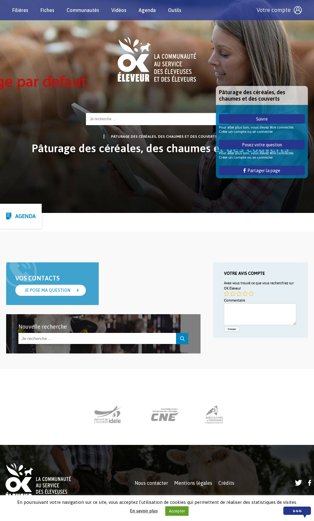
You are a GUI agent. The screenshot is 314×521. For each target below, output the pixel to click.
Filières (20, 10)
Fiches (47, 10)
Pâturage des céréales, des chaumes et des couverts (164, 136)
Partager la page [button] (263, 170)
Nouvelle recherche (42, 326)
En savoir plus (144, 510)
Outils (174, 10)
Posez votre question (262, 144)
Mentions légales (193, 483)
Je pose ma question (48, 290)
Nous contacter (151, 483)
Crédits (226, 483)
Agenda (147, 10)
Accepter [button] (177, 511)
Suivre (262, 119)
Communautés (83, 10)
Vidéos (118, 10)
